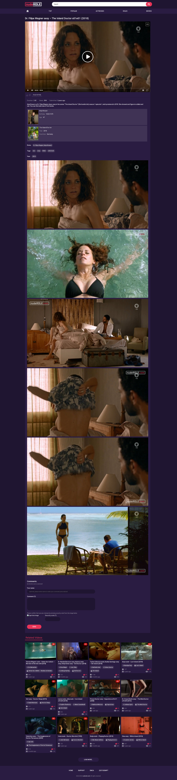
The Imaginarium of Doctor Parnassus (40, 745)
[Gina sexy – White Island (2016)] (136, 725)
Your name (30, 588)
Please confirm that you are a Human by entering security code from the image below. (52, 613)
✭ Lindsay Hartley (64, 671)
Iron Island (64, 708)
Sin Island (96, 671)
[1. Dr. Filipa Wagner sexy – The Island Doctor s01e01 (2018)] (87, 194)
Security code (49, 615)
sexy (38, 151)
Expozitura (110, 704)
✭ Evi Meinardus (32, 667)
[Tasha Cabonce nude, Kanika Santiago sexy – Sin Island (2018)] (104, 651)
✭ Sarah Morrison (32, 702)
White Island (142, 740)
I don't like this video (30, 95)
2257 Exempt (103, 770)
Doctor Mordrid (77, 740)
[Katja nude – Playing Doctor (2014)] (104, 725)
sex (34, 151)
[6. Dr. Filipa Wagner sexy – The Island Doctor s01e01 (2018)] (87, 541)
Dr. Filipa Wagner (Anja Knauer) (42, 145)
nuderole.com (86, 776)
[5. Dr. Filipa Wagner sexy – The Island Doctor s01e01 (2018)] (87, 472)
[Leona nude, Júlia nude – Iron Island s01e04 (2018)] (72, 688)
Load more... (88, 759)
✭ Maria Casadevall (79, 704)
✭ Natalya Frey (127, 665)
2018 (34, 156)
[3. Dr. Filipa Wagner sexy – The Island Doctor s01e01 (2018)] (87, 333)
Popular (74, 11)
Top (50, 11)
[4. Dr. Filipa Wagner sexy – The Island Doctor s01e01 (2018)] (87, 402)
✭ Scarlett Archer (128, 740)
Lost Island (139, 665)
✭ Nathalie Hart (95, 667)
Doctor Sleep (46, 702)
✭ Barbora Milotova (97, 704)
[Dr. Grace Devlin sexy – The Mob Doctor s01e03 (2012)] (136, 688)
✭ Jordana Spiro (128, 704)
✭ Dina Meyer (63, 667)
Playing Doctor (112, 740)
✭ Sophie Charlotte (65, 704)
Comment (30, 596)
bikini (44, 151)
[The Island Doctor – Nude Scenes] (33, 139)
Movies (149, 11)
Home (27, 11)
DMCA (92, 770)
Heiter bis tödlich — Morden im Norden (40, 671)
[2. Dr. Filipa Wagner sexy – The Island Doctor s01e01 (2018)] (87, 264)
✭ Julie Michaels (64, 740)
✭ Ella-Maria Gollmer (97, 740)
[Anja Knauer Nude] (33, 123)
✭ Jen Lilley (73, 667)
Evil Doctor (77, 671)
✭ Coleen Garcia (108, 667)
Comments (31, 581)
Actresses (100, 11)
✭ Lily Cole (30, 741)
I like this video (27, 95)
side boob (51, 151)
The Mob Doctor (142, 704)
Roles (125, 11)
